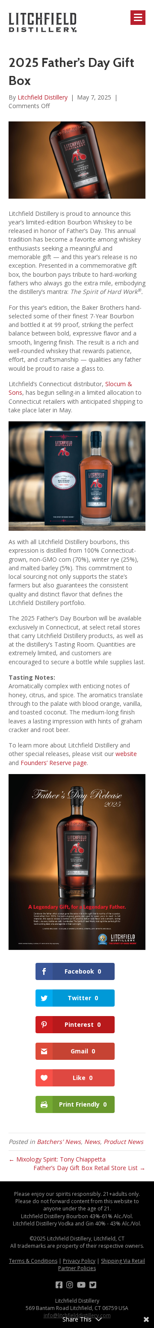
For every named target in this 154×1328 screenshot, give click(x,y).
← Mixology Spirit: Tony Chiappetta (57, 1159)
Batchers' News (59, 1141)
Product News (123, 1141)
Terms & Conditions (33, 1260)
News (92, 1141)
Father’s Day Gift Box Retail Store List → (89, 1168)
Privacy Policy (79, 1260)
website (126, 754)
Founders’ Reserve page (54, 763)
